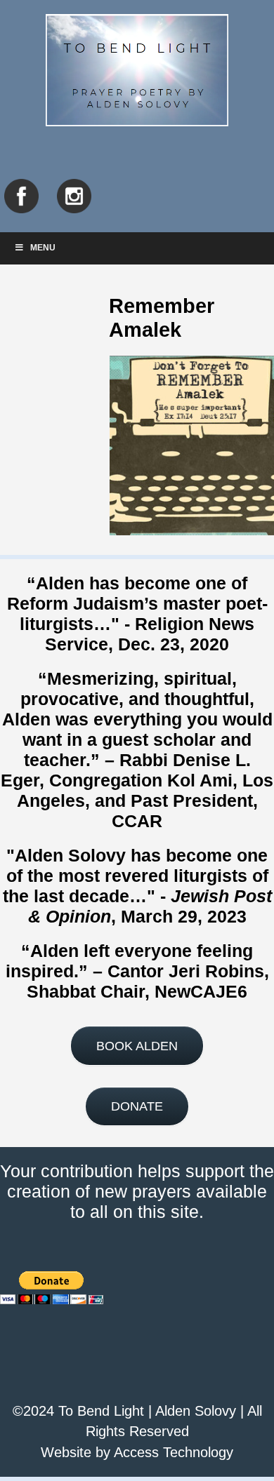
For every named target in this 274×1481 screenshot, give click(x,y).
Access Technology (173, 1452)
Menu (43, 248)
